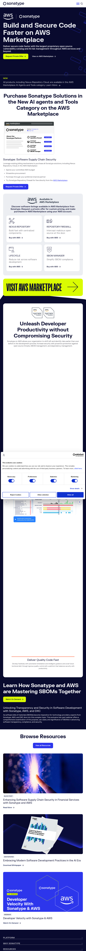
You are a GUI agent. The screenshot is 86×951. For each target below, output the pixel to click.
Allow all (70, 495)
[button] (80, 502)
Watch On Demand (13, 699)
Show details (74, 488)
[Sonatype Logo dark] (13, 5)
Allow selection (43, 495)
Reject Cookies (15, 495)
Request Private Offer (14, 56)
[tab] (43, 663)
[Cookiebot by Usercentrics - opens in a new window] (74, 455)
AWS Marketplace (60, 180)
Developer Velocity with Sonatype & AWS (27, 918)
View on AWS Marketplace (42, 56)
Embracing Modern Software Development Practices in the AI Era (42, 860)
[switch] (32, 480)
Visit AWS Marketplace (34, 287)
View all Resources (43, 745)
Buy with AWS (14, 238)
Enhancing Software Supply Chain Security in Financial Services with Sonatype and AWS (41, 801)
